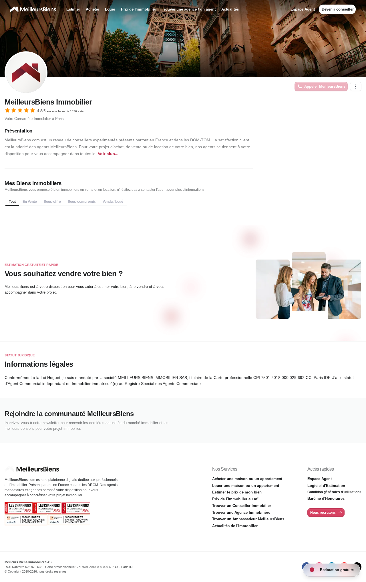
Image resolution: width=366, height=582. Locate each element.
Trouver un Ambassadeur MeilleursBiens (248, 519)
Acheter (92, 9)
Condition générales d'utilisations (334, 492)
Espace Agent (303, 9)
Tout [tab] (12, 202)
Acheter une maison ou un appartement (247, 479)
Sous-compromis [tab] (82, 202)
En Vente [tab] (30, 202)
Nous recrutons (323, 513)
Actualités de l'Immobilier (235, 526)
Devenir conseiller (338, 9)
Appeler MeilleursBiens (324, 86)
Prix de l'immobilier (138, 9)
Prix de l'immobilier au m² (235, 499)
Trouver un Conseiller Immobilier (241, 505)
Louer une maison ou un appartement (245, 485)
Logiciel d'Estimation (326, 485)
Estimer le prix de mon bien (237, 492)
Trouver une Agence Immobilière (241, 512)
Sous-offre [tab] (52, 202)
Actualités (230, 9)
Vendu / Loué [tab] (113, 202)
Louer (110, 9)
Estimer (73, 9)
